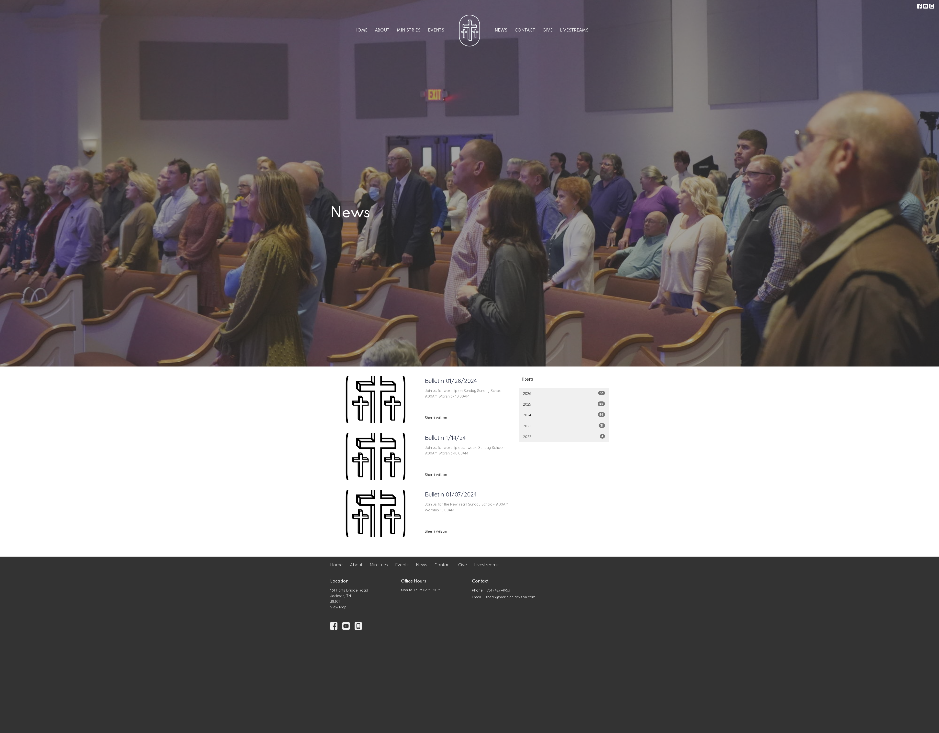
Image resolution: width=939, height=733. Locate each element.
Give (548, 30)
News (501, 30)
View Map (338, 607)
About (382, 30)
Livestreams (574, 30)
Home (361, 30)
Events (436, 30)
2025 (563, 404)
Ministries (409, 30)
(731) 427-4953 (497, 590)
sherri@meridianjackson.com (510, 597)
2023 (563, 425)
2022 (563, 436)
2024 (563, 414)
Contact (525, 30)
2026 (563, 393)
